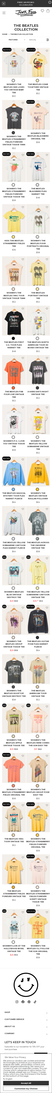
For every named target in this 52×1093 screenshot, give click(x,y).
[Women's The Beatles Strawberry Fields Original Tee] (14, 768)
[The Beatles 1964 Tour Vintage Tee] (14, 817)
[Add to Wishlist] (23, 51)
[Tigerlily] (14, 387)
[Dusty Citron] (38, 80)
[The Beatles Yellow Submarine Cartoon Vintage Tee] (38, 570)
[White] (14, 538)
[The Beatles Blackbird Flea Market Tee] (38, 167)
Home (4, 34)
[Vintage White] (14, 80)
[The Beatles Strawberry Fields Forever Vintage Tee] (14, 869)
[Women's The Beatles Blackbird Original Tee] (38, 115)
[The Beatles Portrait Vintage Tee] (38, 271)
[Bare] (14, 637)
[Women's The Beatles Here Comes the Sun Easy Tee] (38, 718)
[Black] (14, 338)
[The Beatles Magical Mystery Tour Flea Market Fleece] (14, 471)
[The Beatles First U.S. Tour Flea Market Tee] (14, 321)
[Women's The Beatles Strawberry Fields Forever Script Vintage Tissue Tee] (38, 869)
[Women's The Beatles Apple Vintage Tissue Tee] (14, 718)
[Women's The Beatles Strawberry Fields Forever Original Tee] (38, 817)
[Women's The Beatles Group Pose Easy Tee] (38, 768)
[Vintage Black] (14, 132)
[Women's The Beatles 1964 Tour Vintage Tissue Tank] (14, 271)
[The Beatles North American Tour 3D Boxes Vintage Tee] (38, 321)
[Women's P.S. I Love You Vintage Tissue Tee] (14, 419)
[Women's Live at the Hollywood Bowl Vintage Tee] (14, 924)
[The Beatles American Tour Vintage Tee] (38, 669)
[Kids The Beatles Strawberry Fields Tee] (14, 219)
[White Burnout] (38, 184)
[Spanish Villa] (14, 289)
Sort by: (13, 40)
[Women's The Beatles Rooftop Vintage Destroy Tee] (14, 669)
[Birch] (38, 236)
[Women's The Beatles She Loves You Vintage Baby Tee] (14, 63)
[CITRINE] (38, 835)
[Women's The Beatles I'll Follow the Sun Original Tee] (38, 924)
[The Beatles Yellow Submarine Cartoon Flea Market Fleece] (14, 521)
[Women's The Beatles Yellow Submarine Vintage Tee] (38, 419)
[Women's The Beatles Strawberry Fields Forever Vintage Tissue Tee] (14, 167)
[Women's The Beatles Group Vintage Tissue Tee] (14, 620)
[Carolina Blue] (14, 489)
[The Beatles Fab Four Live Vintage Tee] (14, 370)
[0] (42, 10)
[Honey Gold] (38, 489)
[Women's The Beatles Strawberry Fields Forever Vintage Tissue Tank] (14, 115)
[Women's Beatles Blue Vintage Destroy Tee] (14, 570)
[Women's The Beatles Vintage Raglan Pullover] (38, 471)
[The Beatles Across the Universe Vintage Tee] (38, 521)
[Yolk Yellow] (14, 887)
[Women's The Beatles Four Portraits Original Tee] (38, 219)
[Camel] (38, 686)
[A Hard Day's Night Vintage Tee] (38, 370)
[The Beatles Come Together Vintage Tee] (38, 63)
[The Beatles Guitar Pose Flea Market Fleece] (38, 620)
